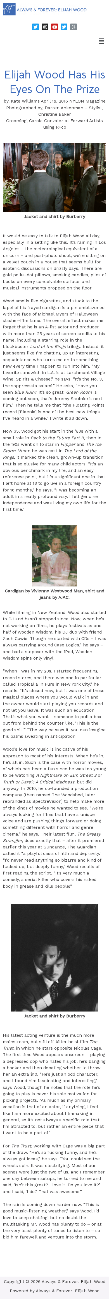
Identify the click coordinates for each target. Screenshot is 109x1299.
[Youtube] (54, 27)
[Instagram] (45, 27)
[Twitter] (35, 27)
